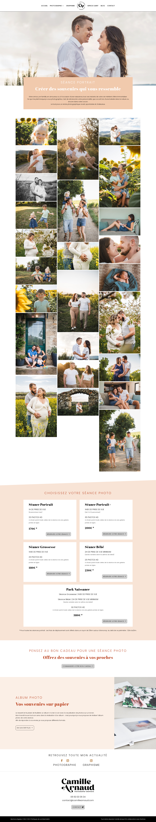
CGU (24, 819)
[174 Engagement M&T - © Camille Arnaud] (78, 346)
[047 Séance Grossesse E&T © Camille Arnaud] (119, 131)
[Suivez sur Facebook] (61, 760)
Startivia (142, 819)
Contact (111, 6)
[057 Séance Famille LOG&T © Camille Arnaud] (36, 271)
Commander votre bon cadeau (77, 666)
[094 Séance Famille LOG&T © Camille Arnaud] (78, 211)
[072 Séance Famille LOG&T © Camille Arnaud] (36, 215)
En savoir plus (24, 728)
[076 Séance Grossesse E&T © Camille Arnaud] (119, 322)
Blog (103, 6)
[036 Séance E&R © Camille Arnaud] (78, 149)
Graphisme (70, 6)
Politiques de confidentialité (40, 819)
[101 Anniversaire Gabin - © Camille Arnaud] (36, 344)
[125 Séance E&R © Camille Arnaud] (36, 159)
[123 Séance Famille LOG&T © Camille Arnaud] (119, 440)
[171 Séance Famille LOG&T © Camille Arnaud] (119, 177)
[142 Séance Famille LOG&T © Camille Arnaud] (36, 131)
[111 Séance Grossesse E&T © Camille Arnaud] (36, 406)
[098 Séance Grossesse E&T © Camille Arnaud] (36, 243)
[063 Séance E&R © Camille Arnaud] (78, 374)
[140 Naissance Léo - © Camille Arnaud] (119, 221)
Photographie (56, 6)
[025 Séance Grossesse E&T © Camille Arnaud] (36, 187)
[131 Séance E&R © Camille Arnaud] (119, 249)
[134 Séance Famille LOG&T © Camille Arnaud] (36, 298)
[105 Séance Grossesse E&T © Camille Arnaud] (78, 256)
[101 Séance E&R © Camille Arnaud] (78, 301)
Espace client (93, 6)
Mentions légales (16, 819)
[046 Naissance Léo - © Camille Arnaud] (119, 277)
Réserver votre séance (57, 534)
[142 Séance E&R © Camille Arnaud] (78, 402)
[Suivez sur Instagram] (67, 760)
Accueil (44, 6)
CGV (28, 819)
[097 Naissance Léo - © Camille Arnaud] (119, 395)
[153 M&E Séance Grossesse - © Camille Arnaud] (119, 367)
